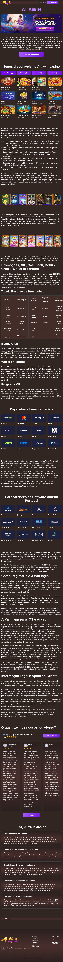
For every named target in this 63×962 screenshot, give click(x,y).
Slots (53, 73)
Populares (7, 73)
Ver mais (31, 815)
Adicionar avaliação (51, 735)
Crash (38, 73)
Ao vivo (22, 73)
